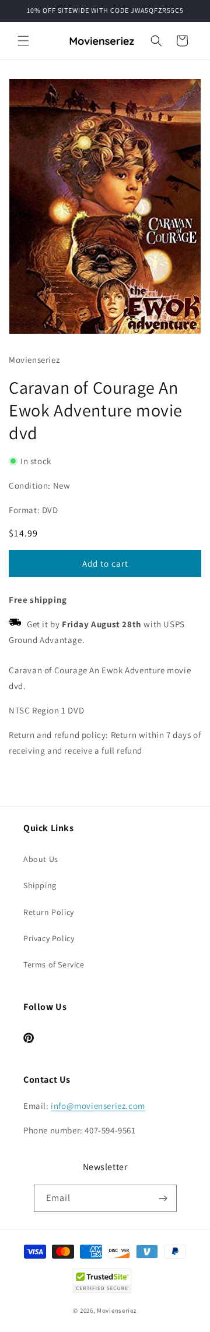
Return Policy (48, 912)
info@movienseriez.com (98, 1105)
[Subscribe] (163, 1198)
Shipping (40, 885)
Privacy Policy (48, 938)
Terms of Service (54, 964)
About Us (40, 859)
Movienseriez (116, 1310)
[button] (23, 41)
